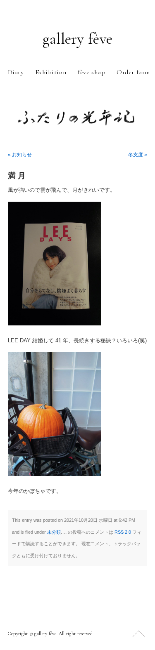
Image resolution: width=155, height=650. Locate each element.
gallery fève (77, 38)
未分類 (54, 532)
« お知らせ (20, 155)
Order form (133, 72)
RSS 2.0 (122, 532)
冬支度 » (137, 155)
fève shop (91, 72)
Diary (16, 72)
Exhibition (51, 72)
